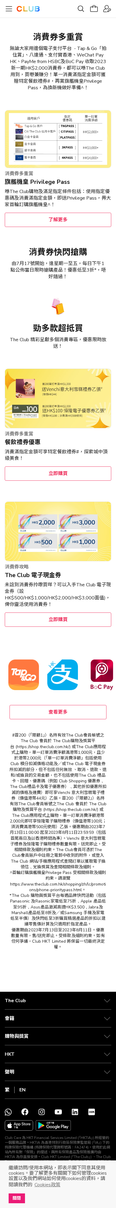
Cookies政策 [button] (47, 1185)
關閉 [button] (16, 1198)
